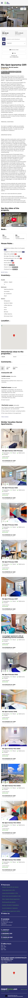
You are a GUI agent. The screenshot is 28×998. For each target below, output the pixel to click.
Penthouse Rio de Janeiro (9, 902)
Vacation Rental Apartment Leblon (11, 911)
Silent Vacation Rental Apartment (11, 899)
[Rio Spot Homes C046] (14, 699)
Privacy (3, 991)
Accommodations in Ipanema (10, 908)
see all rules (4, 272)
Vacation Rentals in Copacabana (10, 905)
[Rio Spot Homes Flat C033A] (14, 773)
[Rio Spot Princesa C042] (14, 662)
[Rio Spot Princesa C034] (14, 512)
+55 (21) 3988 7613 (5, 931)
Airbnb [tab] (8, 368)
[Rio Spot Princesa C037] (14, 587)
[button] (13, 26)
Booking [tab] (15, 368)
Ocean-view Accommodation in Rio (11, 896)
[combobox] (16, 43)
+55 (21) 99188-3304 (5, 935)
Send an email (14, 49)
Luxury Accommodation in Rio (10, 893)
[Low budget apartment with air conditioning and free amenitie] (14, 624)
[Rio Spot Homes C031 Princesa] (14, 438)
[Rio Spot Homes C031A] (14, 736)
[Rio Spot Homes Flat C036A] (14, 847)
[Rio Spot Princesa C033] (14, 475)
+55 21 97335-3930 (5, 938)
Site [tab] (3, 368)
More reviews (4, 416)
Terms (7, 991)
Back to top (24, 989)
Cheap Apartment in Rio (8, 890)
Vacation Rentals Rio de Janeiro (10, 887)
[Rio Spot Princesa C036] (14, 549)
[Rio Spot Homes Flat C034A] (14, 810)
